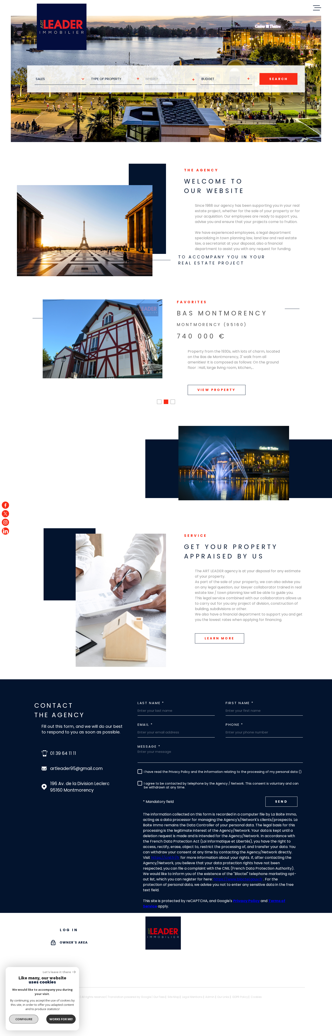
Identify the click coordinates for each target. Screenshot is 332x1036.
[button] (159, 402)
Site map (173, 997)
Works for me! (61, 1019)
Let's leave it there (57, 972)
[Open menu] (317, 8)
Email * (145, 724)
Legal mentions (192, 997)
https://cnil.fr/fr (165, 857)
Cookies (256, 997)
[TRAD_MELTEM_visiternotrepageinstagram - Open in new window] (5, 522)
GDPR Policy (240, 997)
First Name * (239, 703)
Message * (149, 746)
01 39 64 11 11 (63, 753)
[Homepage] (62, 27)
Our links (223, 997)
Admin (210, 997)
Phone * (234, 724)
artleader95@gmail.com (76, 768)
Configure (23, 1019)
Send (281, 801)
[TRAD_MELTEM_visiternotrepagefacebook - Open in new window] (5, 505)
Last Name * (151, 703)
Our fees (159, 997)
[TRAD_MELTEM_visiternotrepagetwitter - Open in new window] (5, 513)
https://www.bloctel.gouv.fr (237, 879)
